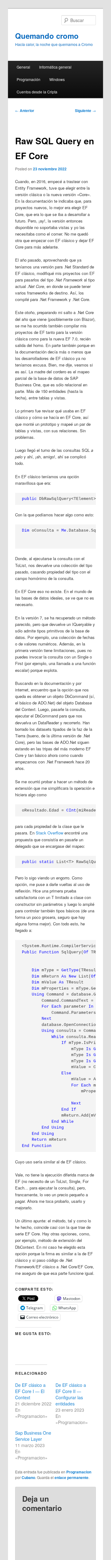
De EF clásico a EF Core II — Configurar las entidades (71, 1394)
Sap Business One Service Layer (33, 1436)
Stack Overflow (49, 833)
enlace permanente (71, 1477)
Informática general (55, 67)
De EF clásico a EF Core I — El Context (30, 1391)
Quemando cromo (47, 35)
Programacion (78, 1472)
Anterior (24, 110)
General (23, 67)
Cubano (28, 1477)
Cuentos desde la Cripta (37, 91)
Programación (28, 79)
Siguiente (85, 110)
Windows (57, 79)
